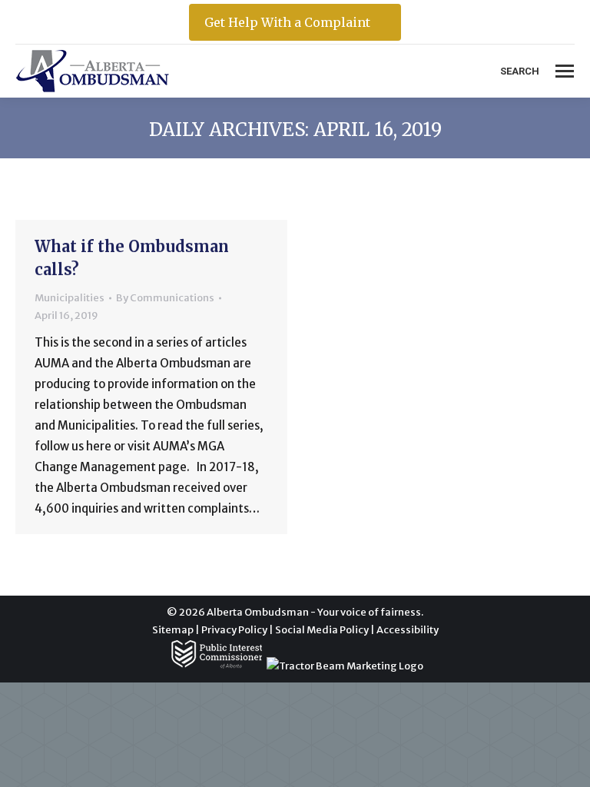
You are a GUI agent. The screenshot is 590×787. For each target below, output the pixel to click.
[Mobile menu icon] (565, 71)
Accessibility (407, 629)
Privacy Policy (234, 629)
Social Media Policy (322, 629)
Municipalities (69, 297)
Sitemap (173, 629)
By (165, 297)
